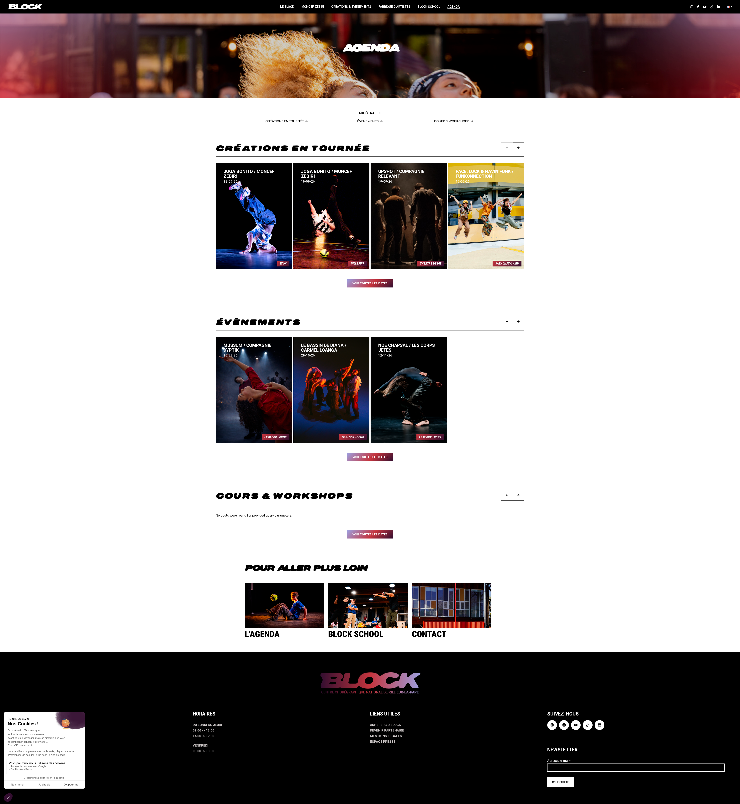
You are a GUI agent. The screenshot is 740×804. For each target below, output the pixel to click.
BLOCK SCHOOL (355, 634)
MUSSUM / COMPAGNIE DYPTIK (248, 348)
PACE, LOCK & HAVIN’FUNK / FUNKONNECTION (484, 174)
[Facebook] (564, 725)
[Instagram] (552, 725)
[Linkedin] (599, 725)
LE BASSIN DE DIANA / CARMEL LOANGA (323, 348)
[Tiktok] (587, 725)
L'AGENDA (262, 634)
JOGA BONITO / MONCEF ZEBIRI (249, 174)
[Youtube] (576, 725)
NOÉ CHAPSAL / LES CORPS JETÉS (406, 348)
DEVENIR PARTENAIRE (387, 730)
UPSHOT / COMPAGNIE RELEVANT (401, 174)
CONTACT (429, 634)
